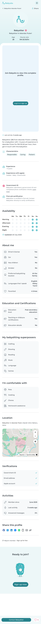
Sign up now (20, 584)
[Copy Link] (30, 530)
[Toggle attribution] (36, 455)
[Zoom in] (35, 432)
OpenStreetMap (31, 455)
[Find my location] (35, 441)
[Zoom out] (35, 436)
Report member (10, 540)
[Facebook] (3, 530)
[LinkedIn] (11, 530)
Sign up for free (22, 540)
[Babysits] (7, 3)
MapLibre (22, 455)
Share (36, 8)
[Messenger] (15, 530)
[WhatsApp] (19, 530)
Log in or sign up (20, 103)
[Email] (26, 530)
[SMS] (22, 530)
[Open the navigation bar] (37, 3)
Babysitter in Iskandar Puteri (20, 33)
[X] (7, 530)
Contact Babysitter (16, 620)
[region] (20, 443)
